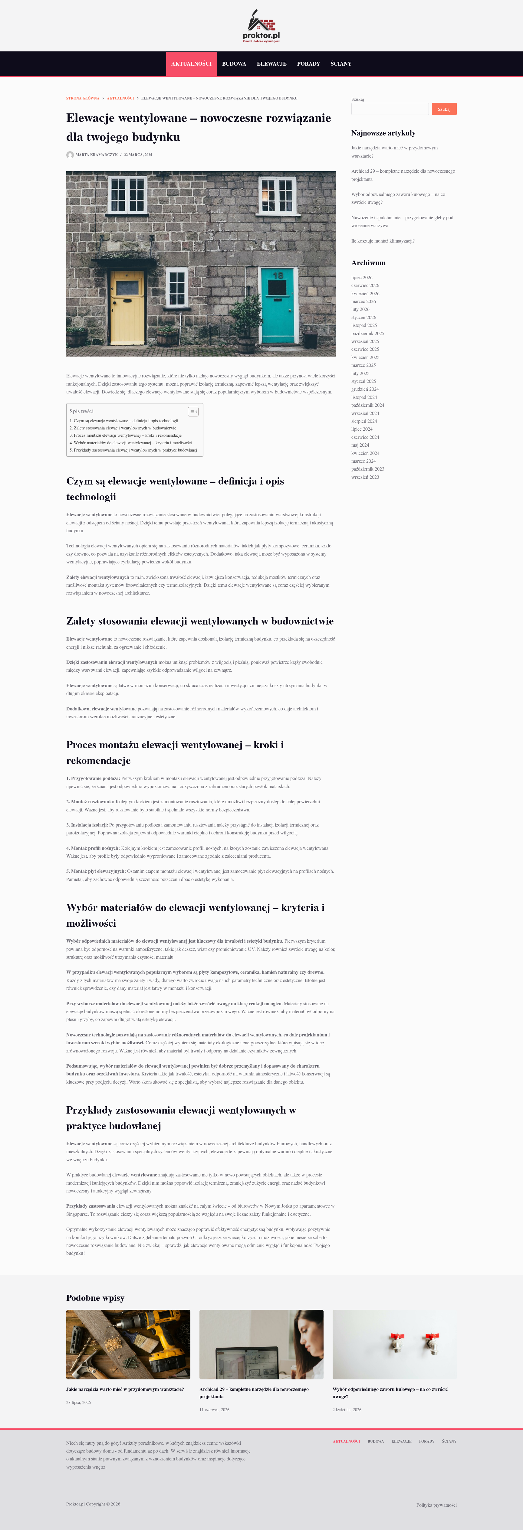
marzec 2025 (363, 365)
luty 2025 (360, 373)
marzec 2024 (363, 461)
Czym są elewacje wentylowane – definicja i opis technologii (126, 420)
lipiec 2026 (362, 277)
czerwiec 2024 (365, 437)
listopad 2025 (364, 325)
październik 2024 (367, 405)
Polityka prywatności (436, 1505)
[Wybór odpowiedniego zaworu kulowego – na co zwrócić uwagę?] (395, 1345)
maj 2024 (360, 445)
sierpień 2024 (364, 421)
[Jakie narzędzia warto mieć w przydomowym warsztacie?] (128, 1345)
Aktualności (191, 63)
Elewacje (272, 63)
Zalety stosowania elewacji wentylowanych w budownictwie (125, 428)
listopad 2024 (364, 397)
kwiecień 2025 (365, 357)
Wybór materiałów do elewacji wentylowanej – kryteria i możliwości (133, 442)
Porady (308, 63)
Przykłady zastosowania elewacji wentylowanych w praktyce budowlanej (135, 450)
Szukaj (357, 99)
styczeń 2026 (363, 317)
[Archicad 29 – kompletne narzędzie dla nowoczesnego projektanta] (261, 1345)
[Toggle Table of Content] (190, 411)
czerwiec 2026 (365, 285)
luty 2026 (360, 309)
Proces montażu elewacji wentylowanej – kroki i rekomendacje (128, 435)
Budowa (234, 63)
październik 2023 (367, 468)
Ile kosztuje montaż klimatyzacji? (383, 240)
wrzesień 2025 (365, 341)
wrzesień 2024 (365, 413)
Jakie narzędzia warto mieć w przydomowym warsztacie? (125, 1388)
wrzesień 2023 (365, 477)
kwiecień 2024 (365, 453)
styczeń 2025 (363, 381)
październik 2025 (367, 333)
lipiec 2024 (362, 429)
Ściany (341, 63)
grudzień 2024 (365, 389)
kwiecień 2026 (365, 293)
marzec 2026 (363, 301)
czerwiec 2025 (365, 349)
